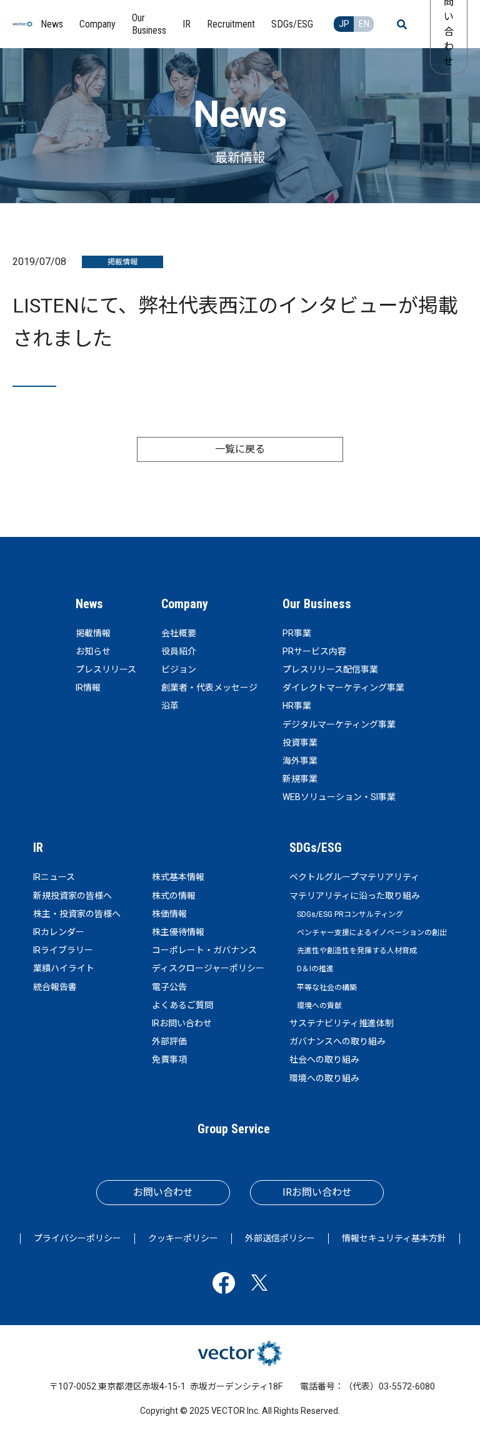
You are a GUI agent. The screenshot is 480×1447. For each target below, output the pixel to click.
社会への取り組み (324, 1059)
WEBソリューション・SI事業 (339, 797)
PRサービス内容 (314, 651)
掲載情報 (93, 633)
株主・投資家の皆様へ (77, 914)
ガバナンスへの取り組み (337, 1041)
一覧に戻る (240, 449)
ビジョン (178, 669)
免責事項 (169, 1059)
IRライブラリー (63, 950)
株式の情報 (174, 896)
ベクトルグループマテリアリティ (354, 877)
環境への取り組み (324, 1078)
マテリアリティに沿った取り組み (354, 896)
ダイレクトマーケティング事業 (343, 688)
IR (38, 847)
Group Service (234, 1128)
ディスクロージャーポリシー (208, 968)
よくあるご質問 (182, 1005)
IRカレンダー (58, 932)
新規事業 (300, 779)
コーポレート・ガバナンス (204, 950)
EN (364, 24)
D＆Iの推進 (315, 968)
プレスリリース (106, 669)
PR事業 (296, 633)
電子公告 (169, 987)
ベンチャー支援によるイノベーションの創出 (372, 932)
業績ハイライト (63, 968)
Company (184, 603)
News (89, 603)
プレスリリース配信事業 (330, 669)
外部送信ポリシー (280, 1238)
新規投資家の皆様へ (72, 896)
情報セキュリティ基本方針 (394, 1238)
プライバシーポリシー (77, 1238)
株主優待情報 (178, 932)
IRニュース (54, 877)
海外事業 (300, 761)
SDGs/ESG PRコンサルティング (350, 914)
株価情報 (169, 914)
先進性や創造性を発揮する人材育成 (357, 950)
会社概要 (178, 633)
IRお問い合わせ (182, 1023)
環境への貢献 (319, 1005)
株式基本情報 (178, 877)
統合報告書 (55, 987)
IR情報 (88, 688)
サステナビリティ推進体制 (341, 1023)
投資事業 (300, 743)
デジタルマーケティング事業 (339, 724)
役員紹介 (178, 651)
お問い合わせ (163, 1192)
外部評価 (169, 1041)
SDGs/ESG (315, 847)
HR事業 (296, 706)
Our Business (316, 603)
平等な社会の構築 (327, 987)
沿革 (170, 706)
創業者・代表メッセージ (209, 688)
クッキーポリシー (183, 1238)
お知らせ (93, 651)
